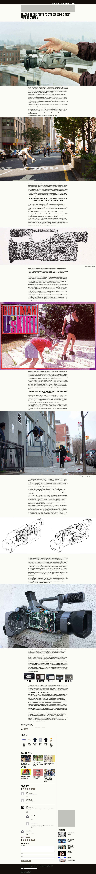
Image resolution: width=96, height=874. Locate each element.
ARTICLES (53, 3)
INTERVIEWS (58, 3)
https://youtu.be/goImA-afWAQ (31, 794)
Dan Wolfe (30, 395)
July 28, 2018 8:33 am (34, 823)
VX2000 (38, 499)
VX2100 (43, 499)
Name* (22, 853)
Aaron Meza (50, 371)
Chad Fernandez (51, 208)
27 (43, 20)
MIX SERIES (67, 3)
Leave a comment (25, 844)
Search (21, 868)
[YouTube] (71, 1)
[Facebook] (65, 1)
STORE (52, 866)
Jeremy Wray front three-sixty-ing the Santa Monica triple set (40, 87)
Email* (22, 856)
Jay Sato (29, 218)
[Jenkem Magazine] (28, 2)
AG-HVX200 (41, 502)
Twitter (43, 727)
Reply (27, 796)
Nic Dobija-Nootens (31, 20)
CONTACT (73, 3)
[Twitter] (67, 1)
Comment (23, 845)
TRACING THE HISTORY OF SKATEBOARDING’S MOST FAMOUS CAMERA (45, 16)
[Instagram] (69, 1)
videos (39, 572)
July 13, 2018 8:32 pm (29, 831)
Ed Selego (57, 204)
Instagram (37, 727)
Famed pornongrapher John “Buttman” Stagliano (37, 294)
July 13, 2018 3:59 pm (29, 793)
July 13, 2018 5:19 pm (29, 800)
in (30, 378)
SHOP (70, 3)
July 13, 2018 (23, 20)
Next (33, 789)
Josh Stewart (49, 88)
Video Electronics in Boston (41, 694)
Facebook (34, 725)
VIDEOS (62, 3)
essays (26, 729)
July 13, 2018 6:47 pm (29, 807)
